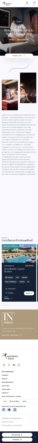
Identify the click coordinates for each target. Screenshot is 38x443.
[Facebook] (9, 365)
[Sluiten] (35, 437)
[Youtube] (14, 365)
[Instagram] (4, 365)
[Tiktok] (19, 365)
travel (5, 401)
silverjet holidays (14, 401)
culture (24, 401)
